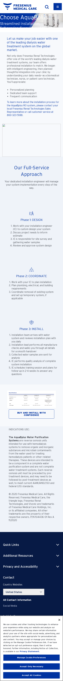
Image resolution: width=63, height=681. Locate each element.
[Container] (58, 6)
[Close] (59, 619)
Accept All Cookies (31, 675)
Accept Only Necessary (31, 666)
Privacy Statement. (30, 651)
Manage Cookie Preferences (31, 657)
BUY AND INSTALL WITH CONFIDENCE (31, 413)
